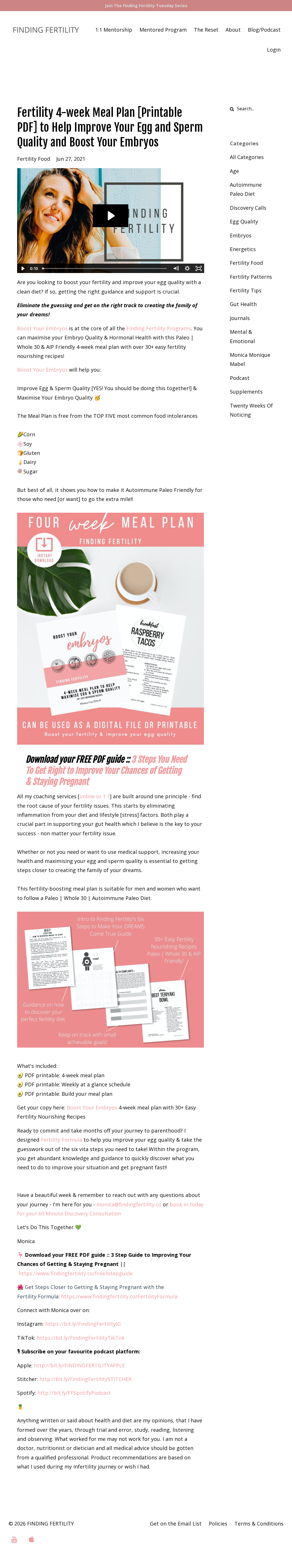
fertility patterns (251, 276)
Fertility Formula (61, 1139)
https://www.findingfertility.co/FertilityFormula (119, 1296)
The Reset (206, 29)
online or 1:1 (95, 796)
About (233, 29)
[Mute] (176, 268)
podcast (240, 377)
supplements (246, 391)
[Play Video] (22, 268)
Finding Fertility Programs (158, 328)
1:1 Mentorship (113, 29)
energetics (243, 249)
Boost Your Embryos (42, 328)
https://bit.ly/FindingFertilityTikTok (81, 1337)
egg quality (244, 221)
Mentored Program (163, 29)
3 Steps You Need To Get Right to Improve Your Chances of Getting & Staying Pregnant (106, 770)
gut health (243, 304)
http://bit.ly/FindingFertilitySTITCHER (85, 1379)
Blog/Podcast (264, 29)
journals (240, 318)
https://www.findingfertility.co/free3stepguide (76, 1273)
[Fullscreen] (198, 268)
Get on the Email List (176, 1523)
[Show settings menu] (187, 268)
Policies (218, 1523)
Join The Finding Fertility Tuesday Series (146, 5)
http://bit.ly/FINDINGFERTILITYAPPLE (79, 1365)
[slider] (105, 268)
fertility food (33, 158)
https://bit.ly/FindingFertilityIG (83, 1323)
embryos (241, 235)
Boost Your (92, 1107)
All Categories (247, 157)
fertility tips (245, 290)
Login (274, 49)
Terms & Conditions (258, 1523)
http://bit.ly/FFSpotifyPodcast (74, 1392)
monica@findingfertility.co (128, 1204)
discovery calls (248, 207)
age (234, 171)
